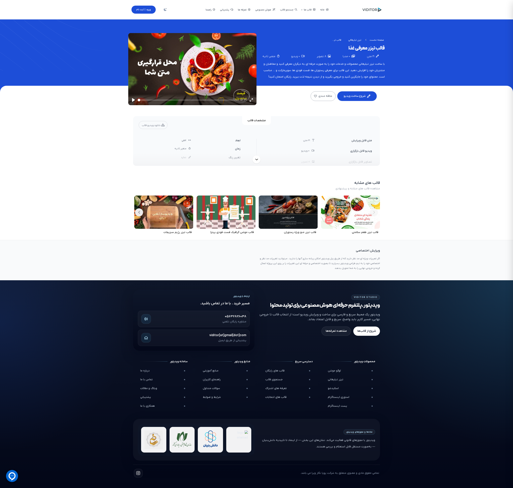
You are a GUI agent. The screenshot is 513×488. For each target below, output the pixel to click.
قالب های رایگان (275, 371)
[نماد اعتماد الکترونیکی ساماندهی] (153, 440)
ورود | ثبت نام (143, 9)
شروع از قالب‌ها (366, 331)
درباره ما (145, 371)
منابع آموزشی (210, 371)
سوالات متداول (211, 388)
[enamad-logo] (238, 440)
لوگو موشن (334, 371)
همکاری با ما (147, 406)
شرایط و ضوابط (212, 397)
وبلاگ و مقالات (148, 388)
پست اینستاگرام (337, 406)
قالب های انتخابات (276, 397)
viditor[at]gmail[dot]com (227, 335)
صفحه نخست (377, 40)
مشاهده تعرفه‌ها (336, 331)
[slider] (188, 100)
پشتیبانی (145, 397)
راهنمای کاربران (212, 379)
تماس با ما (146, 379)
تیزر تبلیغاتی (354, 40)
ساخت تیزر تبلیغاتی (370, 64)
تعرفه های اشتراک (276, 388)
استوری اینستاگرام (338, 397)
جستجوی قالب (274, 379)
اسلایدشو (333, 388)
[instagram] (138, 473)
